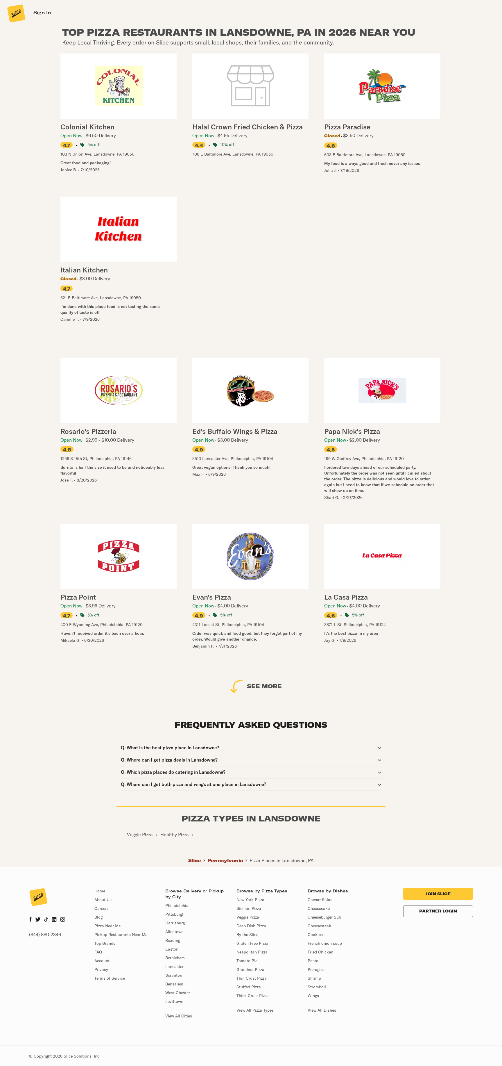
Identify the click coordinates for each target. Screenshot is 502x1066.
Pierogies (316, 969)
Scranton (173, 975)
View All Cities (178, 1016)
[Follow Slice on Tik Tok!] (46, 920)
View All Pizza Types (255, 1010)
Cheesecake (319, 908)
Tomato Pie (246, 960)
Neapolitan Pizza (252, 952)
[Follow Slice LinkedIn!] (54, 920)
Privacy (101, 969)
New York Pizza (250, 899)
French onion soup (325, 943)
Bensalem (174, 984)
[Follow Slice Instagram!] (62, 920)
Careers (101, 908)
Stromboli (317, 987)
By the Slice (247, 934)
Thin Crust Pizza (251, 978)
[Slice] (15, 13)
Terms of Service (109, 978)
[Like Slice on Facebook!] (30, 920)
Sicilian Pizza (248, 908)
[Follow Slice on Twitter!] (38, 920)
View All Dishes (322, 1010)
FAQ (98, 952)
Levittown (174, 1001)
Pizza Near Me (107, 925)
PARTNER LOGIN (438, 911)
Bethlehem (175, 957)
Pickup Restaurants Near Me (120, 934)
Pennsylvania (225, 860)
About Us (103, 899)
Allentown (174, 931)
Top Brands (104, 943)
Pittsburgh (174, 914)
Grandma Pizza (250, 969)
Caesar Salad (320, 899)
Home (99, 891)
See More (264, 686)
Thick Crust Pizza (252, 995)
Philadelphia (177, 905)
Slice (194, 860)
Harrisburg (175, 923)
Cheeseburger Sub (324, 917)
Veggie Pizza (247, 917)
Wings (313, 995)
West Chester (177, 992)
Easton (171, 949)
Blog (98, 917)
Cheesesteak (319, 925)
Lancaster (174, 966)
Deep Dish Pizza (251, 925)
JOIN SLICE (438, 893)
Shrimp (314, 978)
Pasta (313, 960)
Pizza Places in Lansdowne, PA (282, 860)
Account (102, 960)
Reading (172, 940)
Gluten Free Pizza (252, 943)
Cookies (315, 934)
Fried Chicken (320, 952)
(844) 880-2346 (45, 934)
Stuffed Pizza (248, 987)
